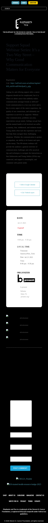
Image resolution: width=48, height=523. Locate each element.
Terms (30, 501)
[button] (44, 13)
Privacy (23, 501)
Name (13, 431)
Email (13, 443)
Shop (5, 495)
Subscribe (21, 495)
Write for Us (13, 501)
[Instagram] (26, 488)
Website (13, 455)
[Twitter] (21, 488)
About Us (12, 495)
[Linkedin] (31, 488)
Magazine (30, 495)
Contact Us (40, 495)
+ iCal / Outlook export (27, 192)
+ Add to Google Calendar (27, 185)
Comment (25, 394)
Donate (37, 501)
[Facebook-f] (16, 488)
